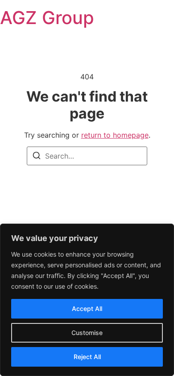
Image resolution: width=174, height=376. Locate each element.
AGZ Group (47, 18)
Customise (87, 332)
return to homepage (115, 135)
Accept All (87, 308)
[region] (87, 300)
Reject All (87, 356)
